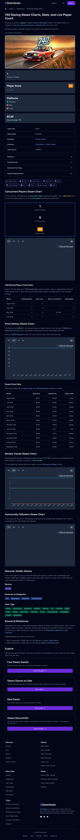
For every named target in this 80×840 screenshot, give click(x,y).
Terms (32, 836)
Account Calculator (13, 820)
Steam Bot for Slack (13, 812)
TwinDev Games (40, 139)
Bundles (8, 758)
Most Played (45, 750)
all (23, 241)
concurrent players (27, 25)
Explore (71, 3)
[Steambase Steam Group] (44, 817)
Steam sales (27, 388)
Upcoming (44, 762)
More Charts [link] (43, 185)
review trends (40, 25)
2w (9, 241)
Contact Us (53, 836)
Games (11, 9)
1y (18, 241)
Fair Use (38, 836)
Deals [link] (58, 181)
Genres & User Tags (14, 168)
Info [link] (24, 185)
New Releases (46, 758)
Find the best (39, 708)
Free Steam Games (48, 783)
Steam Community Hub (50, 643)
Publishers (9, 791)
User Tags (9, 783)
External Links (12, 162)
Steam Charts (11, 762)
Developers (10, 787)
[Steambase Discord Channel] (41, 817)
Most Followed (46, 754)
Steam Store (53, 640)
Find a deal (38, 689)
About (46, 836)
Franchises (9, 795)
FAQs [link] (54, 185)
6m (14, 340)
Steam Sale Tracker (48, 775)
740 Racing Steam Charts (34, 9)
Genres (8, 775)
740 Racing (20, 9)
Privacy (25, 836)
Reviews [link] (24, 181)
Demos (8, 754)
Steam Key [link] (49, 181)
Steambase (43, 809)
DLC (7, 750)
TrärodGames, (39, 144)
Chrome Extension (12, 804)
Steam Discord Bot (13, 808)
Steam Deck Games (48, 766)
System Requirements (15, 173)
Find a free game (38, 671)
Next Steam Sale (12, 816)
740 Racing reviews (49, 464)
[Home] (5, 9)
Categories (10, 779)
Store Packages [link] (13, 185)
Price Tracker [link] (36, 181)
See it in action (39, 728)
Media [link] (32, 185)
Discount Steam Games (49, 779)
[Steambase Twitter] (47, 817)
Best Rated (45, 746)
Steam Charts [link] (12, 181)
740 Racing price (17, 334)
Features (10, 157)
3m (14, 241)
